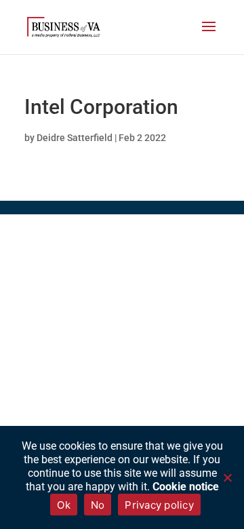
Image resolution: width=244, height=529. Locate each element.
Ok (63, 504)
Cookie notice (185, 486)
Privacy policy (159, 504)
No (98, 504)
